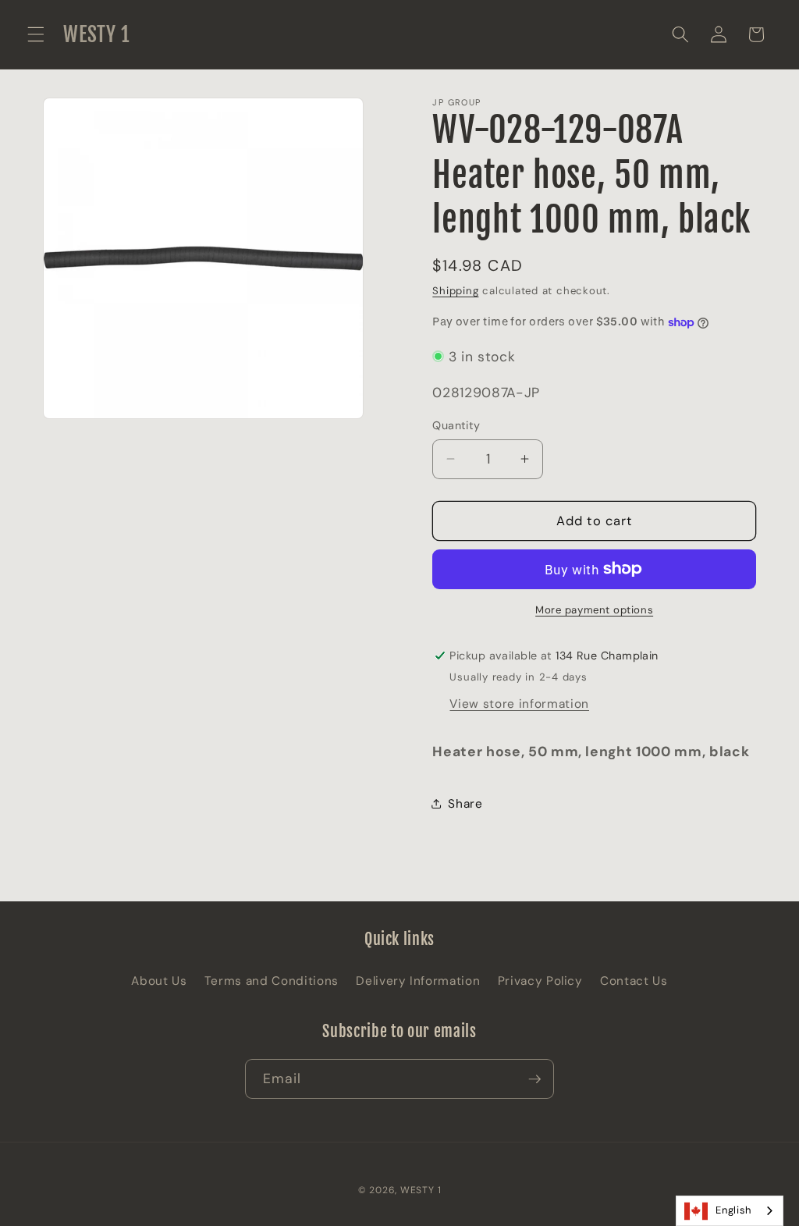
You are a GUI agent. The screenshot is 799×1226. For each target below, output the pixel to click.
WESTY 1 (420, 1190)
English (733, 1210)
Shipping (455, 290)
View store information (519, 704)
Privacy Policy (540, 981)
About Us (158, 981)
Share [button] (465, 804)
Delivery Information (418, 981)
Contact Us (634, 981)
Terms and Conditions (271, 981)
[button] (36, 34)
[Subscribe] (534, 1079)
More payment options (594, 610)
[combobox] (729, 1211)
